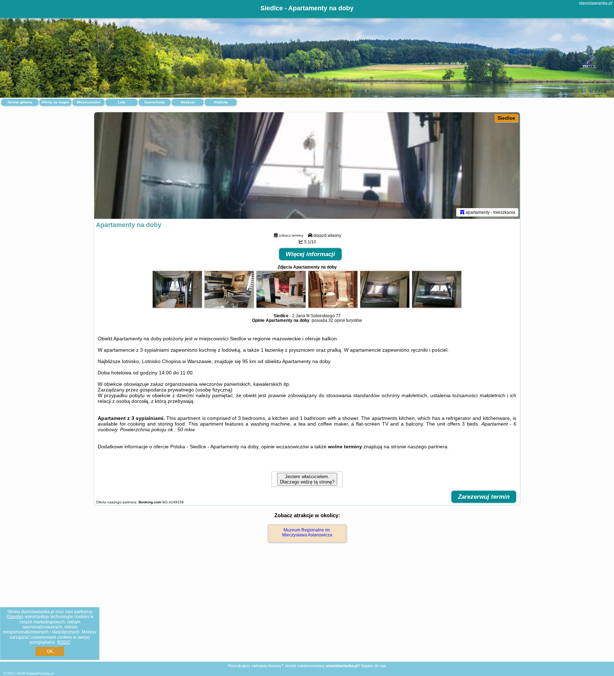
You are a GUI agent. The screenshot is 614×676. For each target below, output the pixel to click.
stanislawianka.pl (595, 3)
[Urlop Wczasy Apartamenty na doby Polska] (177, 306)
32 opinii (336, 320)
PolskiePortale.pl (40, 673)
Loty (121, 102)
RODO (63, 642)
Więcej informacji (310, 254)
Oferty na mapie (55, 102)
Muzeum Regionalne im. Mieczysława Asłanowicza (307, 532)
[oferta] (462, 212)
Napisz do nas (373, 666)
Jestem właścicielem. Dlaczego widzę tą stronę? (307, 479)
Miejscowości (89, 102)
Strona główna (19, 102)
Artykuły (221, 102)
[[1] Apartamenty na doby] (307, 165)
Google (15, 616)
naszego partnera (427, 446)
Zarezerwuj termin (484, 496)
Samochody (154, 102)
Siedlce (506, 118)
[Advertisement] (307, 609)
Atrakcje (188, 102)
